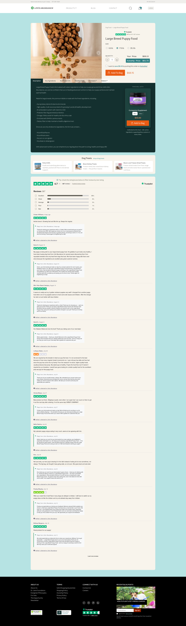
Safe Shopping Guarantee (66, 588)
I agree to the (125, 613)
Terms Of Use (61, 598)
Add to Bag (139, 123)
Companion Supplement (138, 110)
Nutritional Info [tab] (65, 81)
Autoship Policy (62, 593)
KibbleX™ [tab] (104, 81)
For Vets (34, 595)
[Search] (130, 8)
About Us (34, 588)
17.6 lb (121, 48)
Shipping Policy (62, 590)
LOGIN (151, 8)
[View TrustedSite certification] (36, 612)
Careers (85, 590)
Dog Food (108, 27)
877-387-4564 (56, 2)
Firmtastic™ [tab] (93, 81)
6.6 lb (111, 48)
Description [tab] (37, 81)
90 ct (140, 113)
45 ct (134, 113)
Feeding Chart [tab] (79, 81)
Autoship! (143, 66)
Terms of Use (129, 613)
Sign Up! (137, 610)
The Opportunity (37, 598)
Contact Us (87, 588)
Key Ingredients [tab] (50, 81)
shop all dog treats (98, 158)
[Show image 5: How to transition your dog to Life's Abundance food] (71, 77)
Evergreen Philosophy (38, 593)
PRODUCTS (70, 8)
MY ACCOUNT (151, 2)
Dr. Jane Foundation (38, 590)
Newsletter (35, 600)
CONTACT (113, 8)
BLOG (93, 8)
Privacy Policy (62, 595)
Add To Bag (117, 72)
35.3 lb (132, 48)
